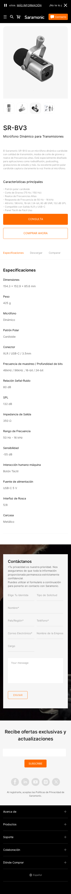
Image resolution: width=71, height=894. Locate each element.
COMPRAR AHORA (35, 233)
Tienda (25, 16)
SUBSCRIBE (35, 763)
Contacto (60, 16)
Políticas (40, 792)
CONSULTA (35, 219)
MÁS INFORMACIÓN (23, 5)
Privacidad (55, 792)
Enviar (17, 695)
